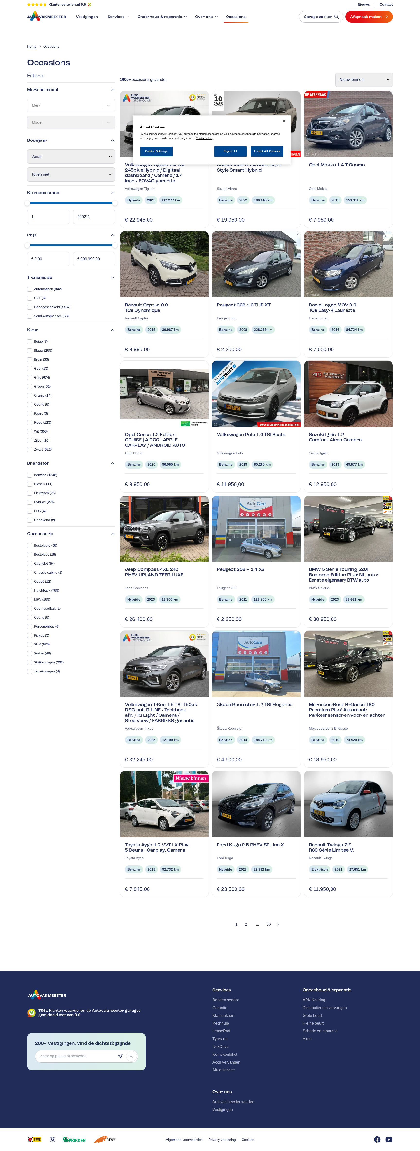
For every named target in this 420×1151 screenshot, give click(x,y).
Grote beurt (312, 1015)
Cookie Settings (156, 151)
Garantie (219, 1008)
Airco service (223, 1070)
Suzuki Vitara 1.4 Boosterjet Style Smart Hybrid (249, 167)
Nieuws (364, 4)
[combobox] (32, 105)
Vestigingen (87, 16)
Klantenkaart (223, 1015)
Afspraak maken (366, 16)
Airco (307, 1039)
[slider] (27, 203)
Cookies (248, 1140)
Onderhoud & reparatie (160, 16)
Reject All (230, 151)
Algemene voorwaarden (184, 1140)
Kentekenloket (224, 1054)
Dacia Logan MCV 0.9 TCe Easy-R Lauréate (332, 307)
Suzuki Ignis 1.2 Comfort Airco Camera (335, 437)
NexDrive (220, 1047)
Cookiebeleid (204, 138)
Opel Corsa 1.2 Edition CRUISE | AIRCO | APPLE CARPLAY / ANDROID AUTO (155, 439)
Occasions (236, 16)
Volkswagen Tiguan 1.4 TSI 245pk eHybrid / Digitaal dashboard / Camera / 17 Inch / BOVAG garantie (154, 173)
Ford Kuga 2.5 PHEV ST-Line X (250, 845)
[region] (212, 140)
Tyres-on (220, 1039)
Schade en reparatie (320, 1031)
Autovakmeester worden (233, 1102)
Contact (386, 4)
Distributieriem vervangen (325, 1008)
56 (268, 924)
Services (116, 16)
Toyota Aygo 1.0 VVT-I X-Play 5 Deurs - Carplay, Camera (156, 847)
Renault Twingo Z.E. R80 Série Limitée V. (331, 847)
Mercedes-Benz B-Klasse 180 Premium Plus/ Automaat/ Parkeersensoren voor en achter (347, 709)
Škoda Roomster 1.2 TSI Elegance (254, 704)
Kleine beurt (313, 1023)
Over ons (204, 16)
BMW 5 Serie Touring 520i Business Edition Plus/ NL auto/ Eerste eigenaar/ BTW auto (343, 574)
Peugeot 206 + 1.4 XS (240, 569)
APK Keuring (314, 1000)
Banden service (225, 1000)
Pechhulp (220, 1023)
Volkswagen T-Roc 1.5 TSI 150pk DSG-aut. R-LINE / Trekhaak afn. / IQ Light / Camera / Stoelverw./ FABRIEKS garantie (161, 712)
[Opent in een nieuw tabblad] (34, 1139)
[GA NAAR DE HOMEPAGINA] (86, 995)
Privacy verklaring (222, 1140)
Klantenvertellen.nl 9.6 (67, 4)
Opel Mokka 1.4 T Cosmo (337, 165)
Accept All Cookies (267, 151)
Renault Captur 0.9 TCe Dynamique (146, 307)
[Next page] (278, 924)
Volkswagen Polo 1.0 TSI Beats (251, 434)
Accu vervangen (226, 1062)
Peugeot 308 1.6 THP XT (244, 305)
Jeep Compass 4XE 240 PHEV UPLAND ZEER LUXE (154, 572)
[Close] (284, 121)
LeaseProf (221, 1031)
